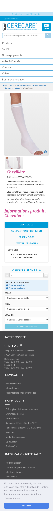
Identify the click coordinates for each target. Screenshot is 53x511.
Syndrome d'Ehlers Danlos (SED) (21, 423)
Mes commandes (14, 383)
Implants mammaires (15, 437)
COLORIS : (10, 315)
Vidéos (6, 73)
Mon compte (12, 18)
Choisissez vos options (28, 326)
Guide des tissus (16, 288)
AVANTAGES (26, 224)
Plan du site (11, 476)
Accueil (8, 85)
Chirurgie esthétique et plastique (30, 85)
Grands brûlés (12, 418)
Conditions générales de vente (20, 467)
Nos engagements (12, 55)
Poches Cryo (12, 446)
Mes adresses (12, 388)
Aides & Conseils (11, 61)
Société (6, 49)
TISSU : (8, 304)
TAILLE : (8, 293)
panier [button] (46, 26)
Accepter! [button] (26, 506)
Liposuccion (11, 441)
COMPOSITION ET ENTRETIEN (26, 231)
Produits (7, 43)
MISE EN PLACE (26, 237)
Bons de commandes (13, 79)
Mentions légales (14, 472)
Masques (10, 432)
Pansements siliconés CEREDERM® (23, 427)
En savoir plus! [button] (12, 498)
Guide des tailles (16, 285)
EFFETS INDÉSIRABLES (26, 243)
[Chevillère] (45, 152)
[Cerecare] (20, 26)
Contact (6, 67)
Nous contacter (13, 462)
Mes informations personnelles (21, 392)
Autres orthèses (12, 88)
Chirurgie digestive (15, 413)
